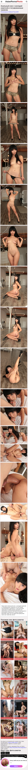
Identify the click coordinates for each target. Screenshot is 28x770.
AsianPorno (14, 1)
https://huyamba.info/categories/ (18, 747)
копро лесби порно (13, 742)
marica (7, 752)
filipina (2, 752)
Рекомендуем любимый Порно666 (10, 11)
